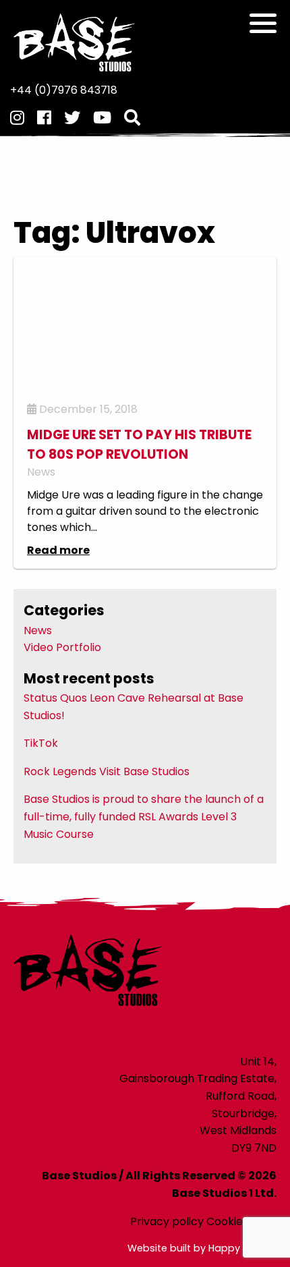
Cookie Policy (241, 1221)
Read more (58, 550)
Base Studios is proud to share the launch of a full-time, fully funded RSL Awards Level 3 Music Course (144, 816)
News (41, 472)
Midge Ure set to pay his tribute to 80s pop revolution (139, 444)
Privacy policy (167, 1221)
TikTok (41, 743)
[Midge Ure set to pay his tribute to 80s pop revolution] (145, 323)
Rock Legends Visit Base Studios (107, 771)
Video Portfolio (62, 647)
